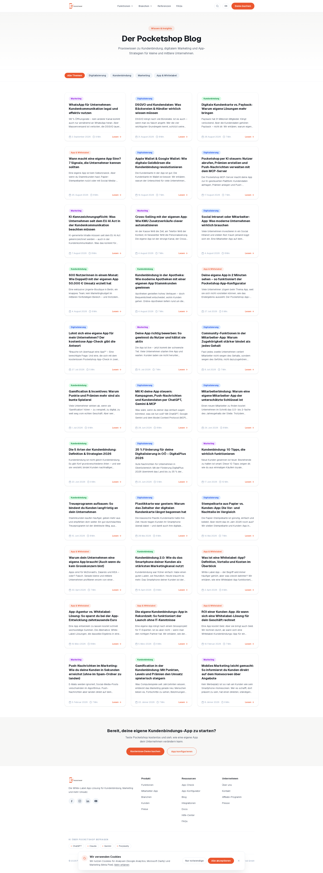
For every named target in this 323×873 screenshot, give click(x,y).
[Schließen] (238, 860)
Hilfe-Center (188, 815)
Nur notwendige (194, 860)
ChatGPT (77, 846)
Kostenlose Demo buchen (145, 751)
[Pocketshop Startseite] (77, 6)
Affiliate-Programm (232, 797)
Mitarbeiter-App (149, 790)
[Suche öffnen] (217, 6)
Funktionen (123, 6)
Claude (93, 846)
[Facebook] (72, 801)
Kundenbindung (122, 75)
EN (226, 6)
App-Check (188, 784)
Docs (185, 809)
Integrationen (189, 803)
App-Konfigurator (191, 790)
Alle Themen (74, 75)
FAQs (179, 6)
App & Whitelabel (167, 75)
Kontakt (226, 790)
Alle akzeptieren (221, 860)
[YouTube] (96, 801)
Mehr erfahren (121, 864)
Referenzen (164, 6)
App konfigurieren (181, 751)
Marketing (144, 75)
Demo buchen (243, 6)
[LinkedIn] (88, 801)
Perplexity (124, 846)
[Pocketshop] (101, 780)
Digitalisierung (97, 75)
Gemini (107, 846)
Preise (144, 809)
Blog (184, 797)
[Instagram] (80, 801)
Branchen (144, 6)
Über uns (227, 784)
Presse (226, 803)
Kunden (145, 803)
